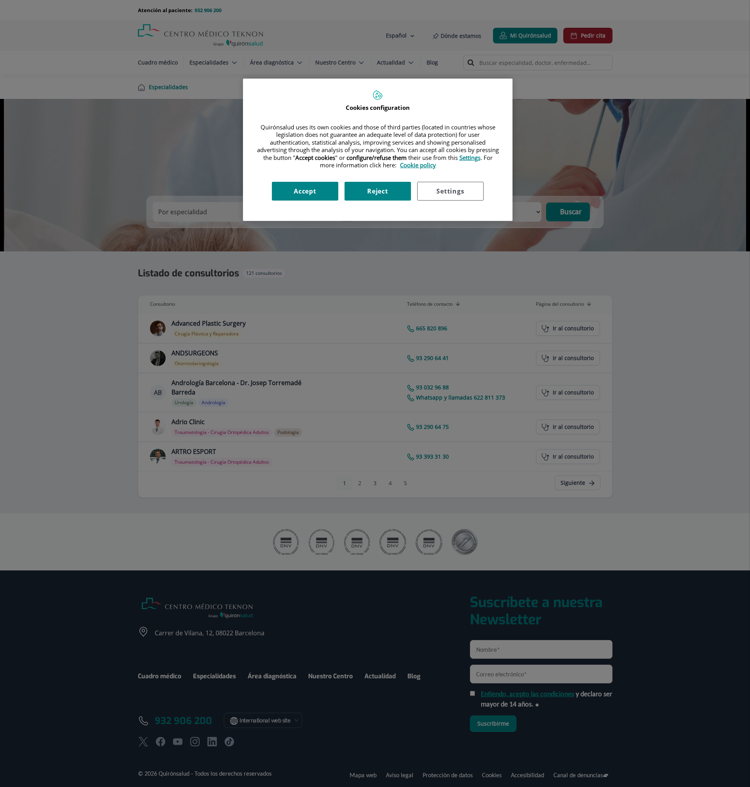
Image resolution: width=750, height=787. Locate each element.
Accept (305, 191)
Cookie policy (418, 165)
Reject (377, 191)
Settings (450, 191)
